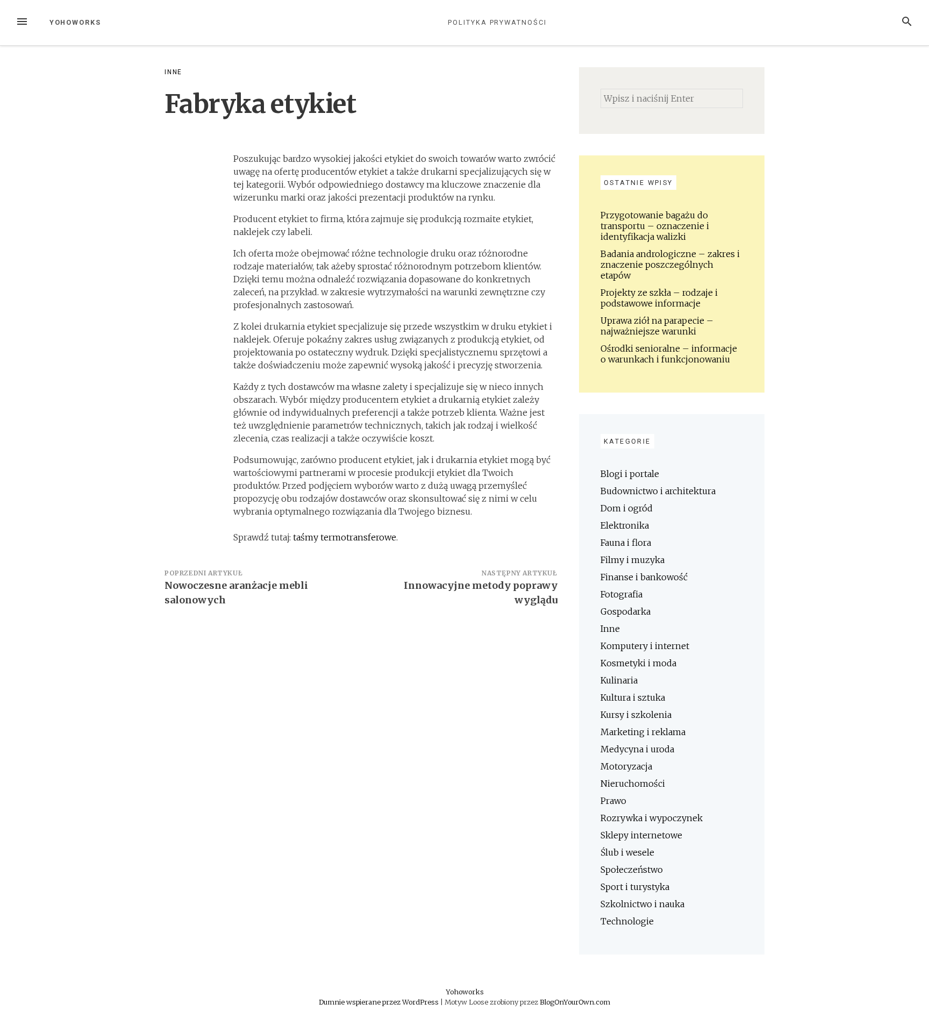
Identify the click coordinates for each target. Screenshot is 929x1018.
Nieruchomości (633, 783)
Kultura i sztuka (633, 697)
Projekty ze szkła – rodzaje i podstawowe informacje (659, 298)
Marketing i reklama (643, 732)
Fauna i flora (626, 542)
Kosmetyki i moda (638, 663)
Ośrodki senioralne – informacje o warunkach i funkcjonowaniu (669, 354)
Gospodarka (626, 611)
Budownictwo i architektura (658, 491)
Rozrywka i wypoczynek (652, 818)
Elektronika (625, 525)
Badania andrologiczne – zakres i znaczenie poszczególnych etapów (670, 264)
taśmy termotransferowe (344, 537)
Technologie (627, 921)
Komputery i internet (645, 645)
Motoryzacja (626, 766)
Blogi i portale (630, 473)
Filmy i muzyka (632, 559)
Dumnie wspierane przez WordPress (379, 1002)
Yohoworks (75, 22)
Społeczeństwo (632, 869)
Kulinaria (619, 680)
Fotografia (621, 594)
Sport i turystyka (635, 886)
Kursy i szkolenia (636, 714)
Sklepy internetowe (641, 835)
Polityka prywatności (497, 22)
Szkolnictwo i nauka (642, 904)
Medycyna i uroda (637, 749)
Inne (173, 72)
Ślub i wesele (627, 852)
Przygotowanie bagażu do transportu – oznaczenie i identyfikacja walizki (655, 226)
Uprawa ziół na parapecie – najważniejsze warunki (657, 326)
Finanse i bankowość (644, 577)
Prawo (613, 800)
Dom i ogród (627, 508)
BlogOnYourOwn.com (575, 1002)
